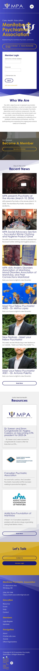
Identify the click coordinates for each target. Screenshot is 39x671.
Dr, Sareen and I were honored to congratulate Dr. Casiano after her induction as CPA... (16, 442)
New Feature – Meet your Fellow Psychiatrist (16, 338)
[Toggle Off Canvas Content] (32, 7)
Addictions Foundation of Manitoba (17, 514)
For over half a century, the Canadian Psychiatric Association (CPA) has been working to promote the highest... (17, 482)
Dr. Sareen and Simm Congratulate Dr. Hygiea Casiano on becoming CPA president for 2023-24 (19, 432)
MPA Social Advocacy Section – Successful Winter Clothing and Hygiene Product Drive (19, 234)
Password (8, 67)
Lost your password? (11, 85)
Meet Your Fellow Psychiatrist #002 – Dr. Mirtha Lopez (18, 307)
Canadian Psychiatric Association (15, 474)
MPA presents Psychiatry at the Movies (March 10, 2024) (18, 197)
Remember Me (11, 75)
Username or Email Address (13, 58)
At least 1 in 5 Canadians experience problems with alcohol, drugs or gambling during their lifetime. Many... (18, 522)
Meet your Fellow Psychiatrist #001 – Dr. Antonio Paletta (18, 372)
